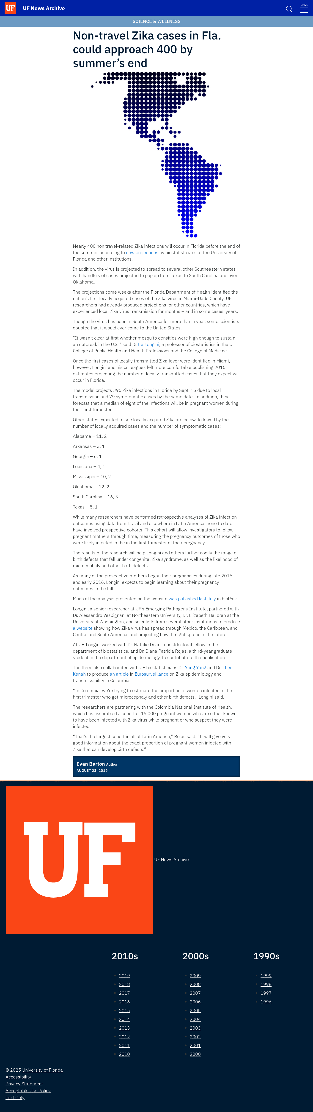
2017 (124, 993)
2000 (195, 1054)
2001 (195, 1045)
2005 (195, 1010)
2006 (195, 1002)
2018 (124, 984)
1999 (266, 975)
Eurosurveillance (151, 674)
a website (83, 628)
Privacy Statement (24, 1084)
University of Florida (42, 1070)
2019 (124, 975)
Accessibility (18, 1077)
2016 (124, 1002)
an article (119, 674)
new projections (142, 252)
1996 (266, 1002)
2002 (195, 1036)
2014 (124, 1019)
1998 (266, 984)
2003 (195, 1028)
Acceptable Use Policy (28, 1090)
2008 (195, 984)
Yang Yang (195, 667)
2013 (124, 1028)
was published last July (192, 598)
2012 (124, 1036)
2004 (195, 1019)
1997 (266, 993)
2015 (124, 1010)
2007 (195, 993)
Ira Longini (148, 344)
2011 (124, 1045)
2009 (195, 975)
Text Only (15, 1097)
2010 (124, 1054)
